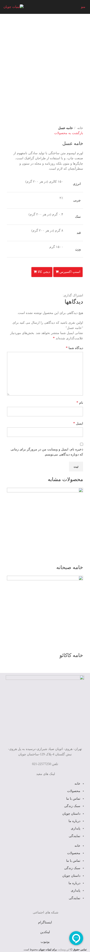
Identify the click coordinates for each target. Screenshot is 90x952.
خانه (79, 128)
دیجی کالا (43, 272)
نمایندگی (74, 836)
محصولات (73, 791)
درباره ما (74, 821)
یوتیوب (45, 941)
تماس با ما (73, 798)
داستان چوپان (71, 813)
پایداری (75, 828)
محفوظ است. (40, 949)
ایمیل (78, 423)
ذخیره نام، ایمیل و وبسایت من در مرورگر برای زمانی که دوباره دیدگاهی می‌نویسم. (47, 452)
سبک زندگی (72, 806)
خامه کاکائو (71, 655)
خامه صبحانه (69, 567)
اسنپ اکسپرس (69, 272)
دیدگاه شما (74, 348)
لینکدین (45, 932)
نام (79, 402)
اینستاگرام (45, 922)
